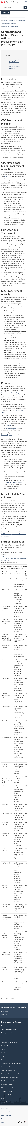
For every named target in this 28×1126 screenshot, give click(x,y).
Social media (4, 1108)
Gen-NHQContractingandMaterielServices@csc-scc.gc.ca (13, 534)
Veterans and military (7, 1095)
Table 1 (6, 177)
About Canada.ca (6, 1115)
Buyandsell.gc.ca (11, 429)
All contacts (4, 1026)
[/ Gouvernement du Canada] (10, 2)
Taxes (2, 1060)
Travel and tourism (6, 1046)
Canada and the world (7, 1081)
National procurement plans (10, 26)
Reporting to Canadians (9, 23)
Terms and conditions (7, 1119)
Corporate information (8, 20)
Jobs (2, 1039)
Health (3, 1056)
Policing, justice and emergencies (10, 1074)
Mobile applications (6, 1112)
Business (3, 1049)
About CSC (4, 1014)
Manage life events (6, 1102)
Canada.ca (4, 17)
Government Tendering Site (13, 482)
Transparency (21, 20)
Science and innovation (7, 1088)
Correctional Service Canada (17, 17)
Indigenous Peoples (6, 1091)
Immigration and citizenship (9, 1042)
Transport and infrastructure (9, 1077)
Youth (2, 1098)
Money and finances (7, 1084)
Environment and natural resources (11, 1063)
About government (6, 1033)
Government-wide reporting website (12, 393)
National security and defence (9, 1067)
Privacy (3, 1122)
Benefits (3, 1053)
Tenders (8, 426)
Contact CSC (4, 1011)
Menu (5, 12)
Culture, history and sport (8, 1070)
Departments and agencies (8, 1029)
